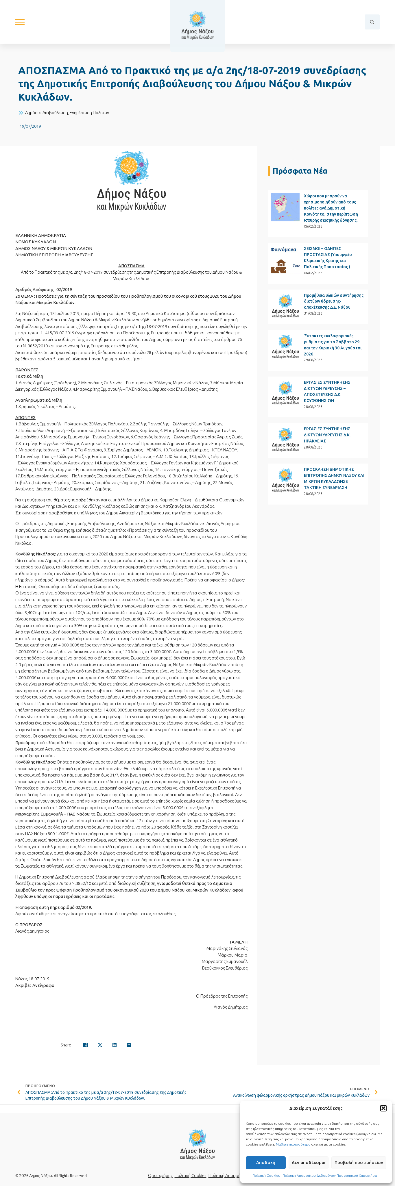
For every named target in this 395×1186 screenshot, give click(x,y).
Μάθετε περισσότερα (293, 1144)
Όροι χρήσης (160, 1175)
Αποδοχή (265, 1162)
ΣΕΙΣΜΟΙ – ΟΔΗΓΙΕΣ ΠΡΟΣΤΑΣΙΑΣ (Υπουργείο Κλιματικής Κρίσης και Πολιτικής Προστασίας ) (328, 257)
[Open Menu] (20, 22)
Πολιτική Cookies (266, 1175)
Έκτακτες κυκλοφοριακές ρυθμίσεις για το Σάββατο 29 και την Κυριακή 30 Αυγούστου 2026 (333, 344)
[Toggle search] (372, 21)
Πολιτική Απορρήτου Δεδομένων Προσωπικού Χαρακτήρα (330, 1175)
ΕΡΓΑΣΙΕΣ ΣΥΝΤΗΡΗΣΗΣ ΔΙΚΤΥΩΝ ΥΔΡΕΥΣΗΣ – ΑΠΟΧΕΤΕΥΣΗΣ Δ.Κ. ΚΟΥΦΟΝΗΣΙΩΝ (327, 391)
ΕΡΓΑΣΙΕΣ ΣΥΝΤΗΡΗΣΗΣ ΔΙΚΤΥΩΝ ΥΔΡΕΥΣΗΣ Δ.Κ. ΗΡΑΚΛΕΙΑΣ (327, 435)
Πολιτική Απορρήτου (227, 1175)
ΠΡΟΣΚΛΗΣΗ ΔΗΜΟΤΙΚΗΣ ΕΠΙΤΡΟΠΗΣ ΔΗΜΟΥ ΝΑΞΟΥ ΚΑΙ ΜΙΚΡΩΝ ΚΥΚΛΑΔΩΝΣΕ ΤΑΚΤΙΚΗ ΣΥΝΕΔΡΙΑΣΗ (334, 478)
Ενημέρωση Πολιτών (89, 112)
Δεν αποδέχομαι (308, 1162)
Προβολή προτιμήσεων (359, 1162)
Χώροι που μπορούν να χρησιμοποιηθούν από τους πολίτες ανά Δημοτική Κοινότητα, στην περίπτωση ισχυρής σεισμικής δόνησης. (331, 208)
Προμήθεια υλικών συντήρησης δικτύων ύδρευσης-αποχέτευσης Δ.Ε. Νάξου (333, 301)
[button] (383, 1108)
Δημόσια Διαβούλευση (46, 112)
